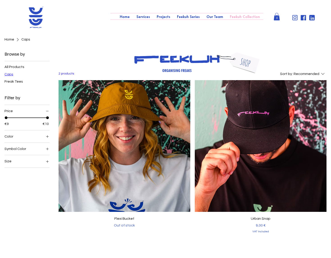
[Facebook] (303, 17)
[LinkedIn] (312, 17)
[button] (277, 16)
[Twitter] (295, 17)
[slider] (6, 117)
